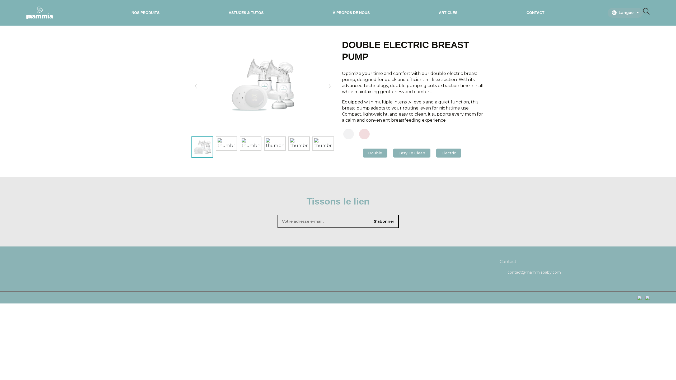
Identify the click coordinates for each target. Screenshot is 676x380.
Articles (448, 13)
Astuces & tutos (246, 13)
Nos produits (145, 13)
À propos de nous (351, 13)
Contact (535, 13)
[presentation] (196, 85)
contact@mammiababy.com (534, 272)
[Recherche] (646, 13)
